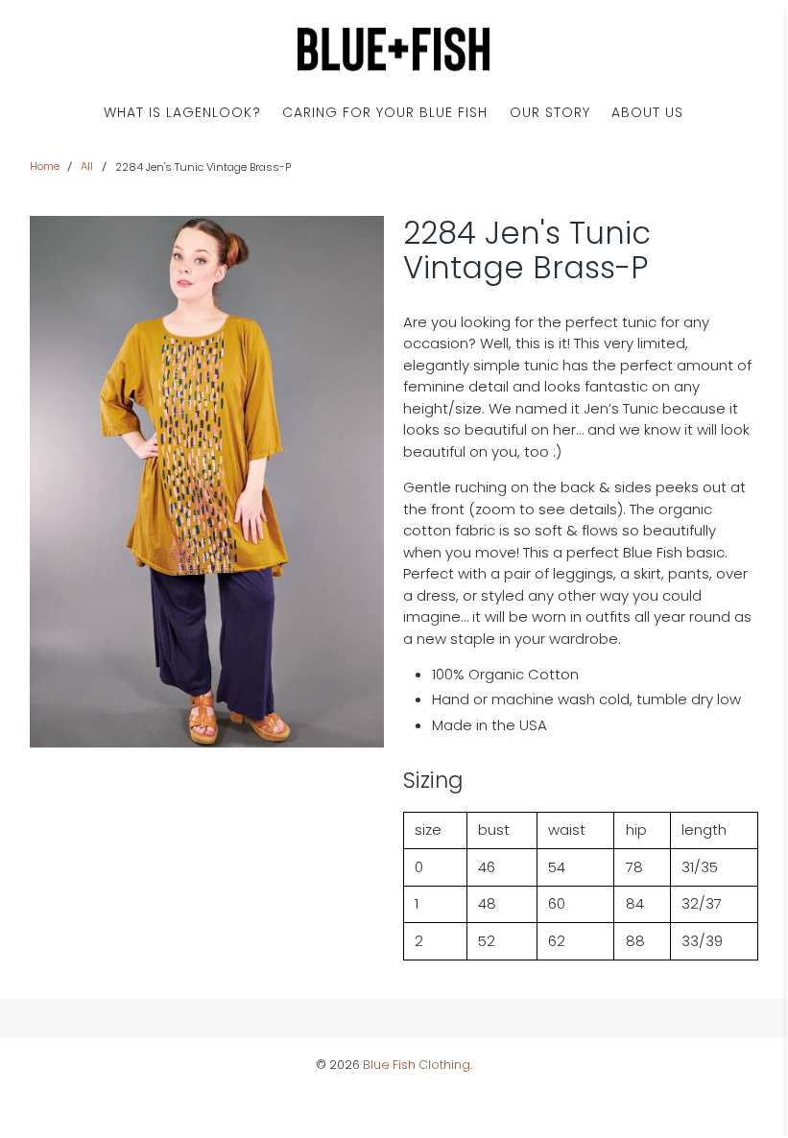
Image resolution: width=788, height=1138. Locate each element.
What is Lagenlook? (182, 112)
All (87, 166)
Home (45, 166)
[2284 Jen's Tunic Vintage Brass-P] (207, 481)
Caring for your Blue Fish (385, 112)
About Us (647, 112)
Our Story (550, 112)
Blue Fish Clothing (416, 1064)
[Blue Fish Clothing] (394, 49)
